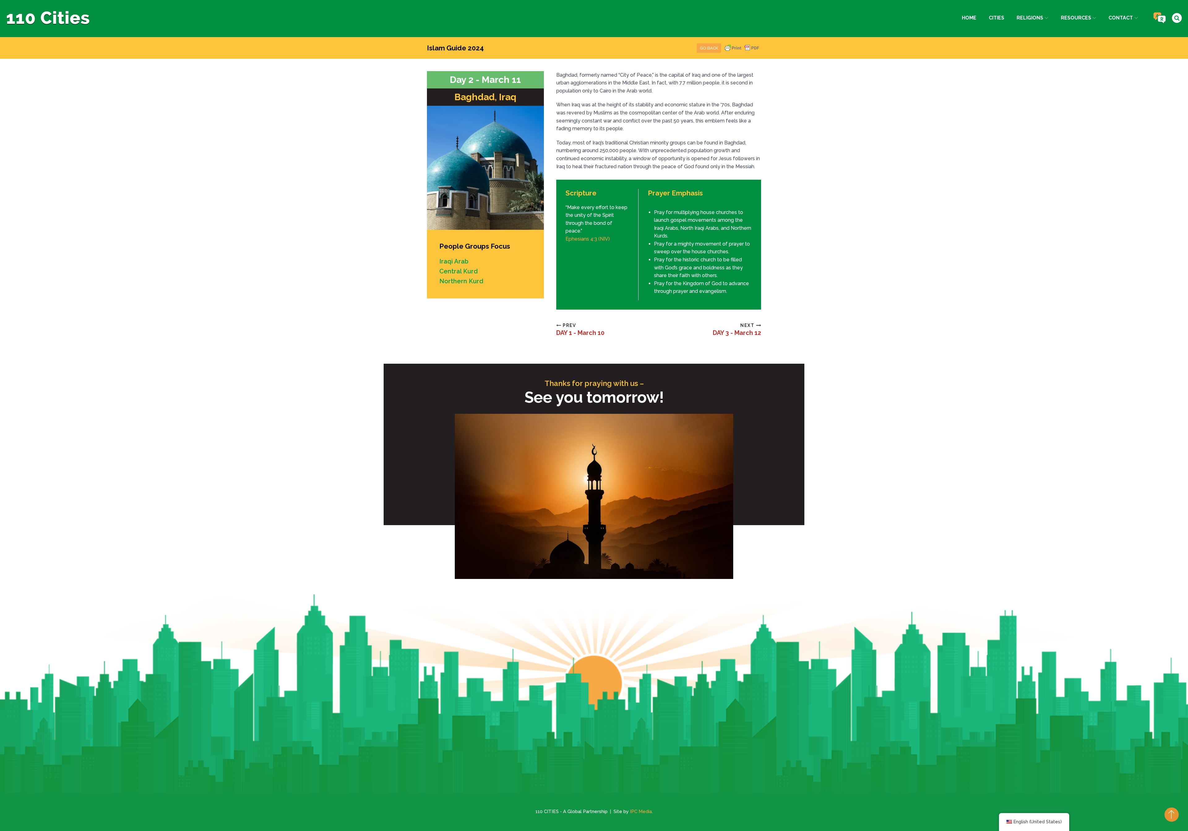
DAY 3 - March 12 (737, 332)
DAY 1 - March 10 (580, 332)
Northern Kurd (461, 281)
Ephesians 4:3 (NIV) (588, 239)
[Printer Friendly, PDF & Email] (742, 51)
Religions (1030, 18)
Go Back (709, 48)
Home (969, 18)
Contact (1120, 18)
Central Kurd (458, 271)
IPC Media (641, 811)
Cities (996, 18)
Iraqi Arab (453, 261)
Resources (1076, 18)
